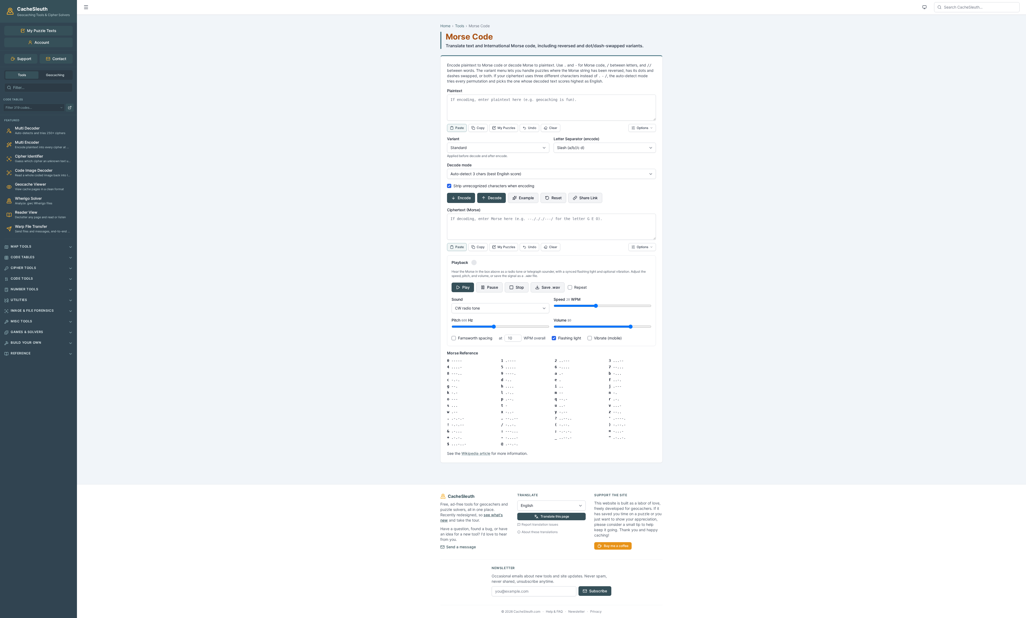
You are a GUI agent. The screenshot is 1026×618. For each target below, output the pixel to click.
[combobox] (977, 7)
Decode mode (459, 165)
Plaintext (454, 90)
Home (445, 26)
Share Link (588, 197)
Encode (464, 197)
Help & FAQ (554, 611)
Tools (459, 26)
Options (642, 128)
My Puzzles (506, 128)
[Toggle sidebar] (86, 7)
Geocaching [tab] (55, 75)
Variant (453, 138)
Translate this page (555, 516)
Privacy (596, 611)
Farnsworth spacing (475, 338)
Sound (457, 299)
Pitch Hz (462, 320)
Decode (495, 197)
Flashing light (569, 338)
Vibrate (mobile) (608, 338)
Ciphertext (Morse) (463, 210)
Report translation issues (540, 524)
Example (526, 197)
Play (466, 287)
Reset (556, 197)
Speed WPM (567, 299)
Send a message (461, 547)
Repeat (580, 287)
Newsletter (576, 611)
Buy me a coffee (616, 546)
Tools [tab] (22, 75)
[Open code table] (70, 108)
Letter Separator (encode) (576, 138)
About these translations (540, 532)
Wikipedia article (475, 453)
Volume (562, 320)
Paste (459, 128)
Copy (481, 128)
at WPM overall (522, 338)
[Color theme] (924, 7)
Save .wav (551, 287)
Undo (532, 128)
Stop (520, 287)
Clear (553, 128)
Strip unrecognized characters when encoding (493, 185)
